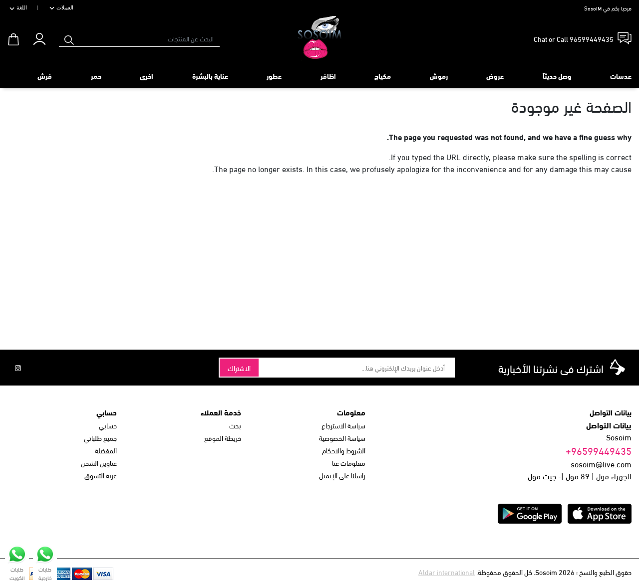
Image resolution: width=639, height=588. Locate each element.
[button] (39, 36)
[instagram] (18, 367)
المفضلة (106, 450)
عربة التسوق (100, 475)
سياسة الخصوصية (342, 437)
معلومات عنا (348, 462)
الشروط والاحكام (343, 450)
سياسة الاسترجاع (343, 425)
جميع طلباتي (100, 437)
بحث (235, 425)
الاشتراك (239, 368)
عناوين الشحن (99, 462)
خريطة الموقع (222, 437)
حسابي (108, 425)
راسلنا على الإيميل (342, 475)
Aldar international (446, 572)
